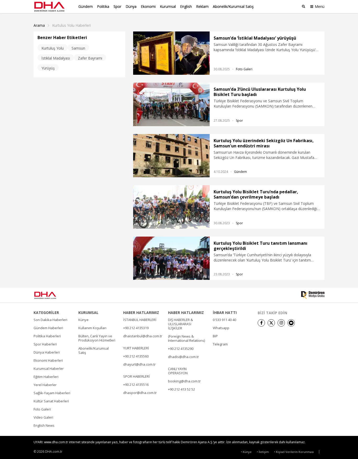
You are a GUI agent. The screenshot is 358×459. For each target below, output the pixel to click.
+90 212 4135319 (136, 328)
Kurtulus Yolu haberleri (71, 25)
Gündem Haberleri (48, 328)
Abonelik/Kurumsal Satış (233, 6)
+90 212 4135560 (136, 356)
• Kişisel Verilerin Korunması (294, 451)
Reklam (202, 6)
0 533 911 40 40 (224, 320)
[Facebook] (261, 323)
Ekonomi (148, 6)
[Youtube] (291, 323)
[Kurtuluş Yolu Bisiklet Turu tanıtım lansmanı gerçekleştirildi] (171, 258)
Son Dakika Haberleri (50, 320)
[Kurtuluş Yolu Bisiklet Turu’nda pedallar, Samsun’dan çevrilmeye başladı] (171, 206)
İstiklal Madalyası (55, 58)
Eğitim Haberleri (46, 377)
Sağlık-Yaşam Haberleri (52, 393)
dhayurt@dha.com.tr (139, 364)
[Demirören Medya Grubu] (312, 295)
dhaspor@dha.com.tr (140, 393)
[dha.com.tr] (53, 295)
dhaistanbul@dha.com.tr (142, 336)
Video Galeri (43, 417)
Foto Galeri (244, 69)
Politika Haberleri (47, 336)
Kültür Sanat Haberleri (51, 401)
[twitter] (271, 323)
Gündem (85, 6)
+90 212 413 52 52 (181, 389)
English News (44, 425)
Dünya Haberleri (47, 352)
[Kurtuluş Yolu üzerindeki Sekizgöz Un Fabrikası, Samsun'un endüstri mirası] (171, 155)
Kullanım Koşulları (92, 328)
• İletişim (263, 451)
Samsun (78, 48)
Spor (117, 6)
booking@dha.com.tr (184, 381)
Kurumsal (168, 6)
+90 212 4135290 (180, 348)
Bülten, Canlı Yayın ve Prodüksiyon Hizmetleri (96, 338)
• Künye (246, 451)
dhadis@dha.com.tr (183, 357)
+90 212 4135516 (136, 384)
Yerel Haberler (45, 385)
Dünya (131, 6)
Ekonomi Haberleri (48, 360)
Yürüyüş (48, 68)
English (186, 6)
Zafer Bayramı (90, 58)
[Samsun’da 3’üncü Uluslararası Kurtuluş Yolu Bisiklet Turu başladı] (171, 104)
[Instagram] (281, 323)
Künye (83, 320)
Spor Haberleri (45, 344)
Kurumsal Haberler (49, 368)
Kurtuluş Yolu (52, 48)
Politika (103, 6)
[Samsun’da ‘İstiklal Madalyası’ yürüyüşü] (171, 53)
